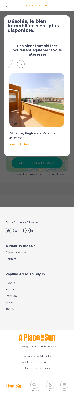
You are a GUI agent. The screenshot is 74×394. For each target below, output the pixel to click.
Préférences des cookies (37, 368)
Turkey (10, 309)
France (10, 289)
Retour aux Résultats (39, 5)
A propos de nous (17, 252)
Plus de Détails (19, 144)
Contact (11, 259)
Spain (9, 302)
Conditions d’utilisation (33, 362)
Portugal (11, 296)
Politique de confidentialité (37, 355)
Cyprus (10, 283)
